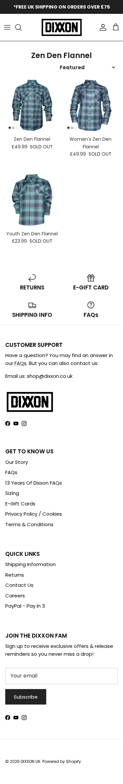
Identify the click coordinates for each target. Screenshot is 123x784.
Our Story (16, 462)
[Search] (21, 27)
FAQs (20, 363)
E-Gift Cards (20, 503)
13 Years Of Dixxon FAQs (33, 482)
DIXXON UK (30, 761)
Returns (14, 574)
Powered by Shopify (61, 761)
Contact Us (19, 585)
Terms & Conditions (29, 524)
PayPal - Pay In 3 (25, 605)
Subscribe (26, 696)
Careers (15, 595)
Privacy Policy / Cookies (33, 513)
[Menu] (7, 27)
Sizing (12, 493)
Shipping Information (30, 564)
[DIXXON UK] (61, 27)
